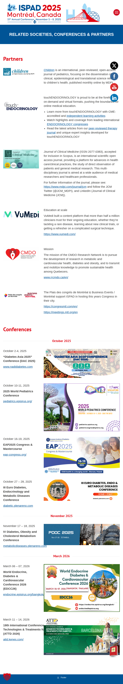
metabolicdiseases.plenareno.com (25, 546)
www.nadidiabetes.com (18, 366)
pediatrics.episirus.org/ (17, 401)
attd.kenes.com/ (13, 639)
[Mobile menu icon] (116, 12)
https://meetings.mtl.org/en (61, 312)
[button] (7, 677)
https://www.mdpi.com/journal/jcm (65, 186)
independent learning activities (86, 115)
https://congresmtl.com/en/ (61, 306)
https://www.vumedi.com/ (60, 234)
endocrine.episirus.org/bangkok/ (23, 594)
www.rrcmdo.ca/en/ (56, 277)
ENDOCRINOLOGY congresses (67, 124)
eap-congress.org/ (14, 454)
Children (49, 70)
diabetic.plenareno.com (18, 505)
